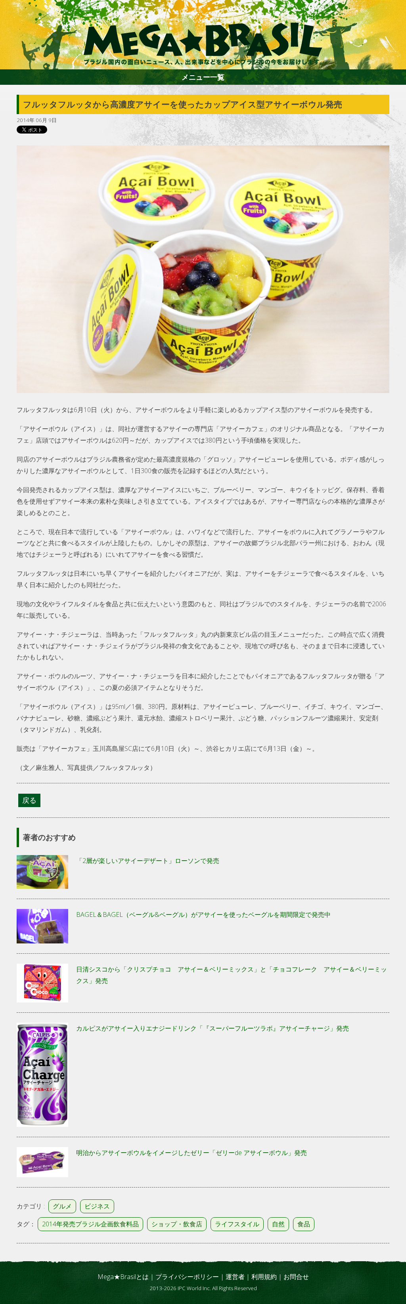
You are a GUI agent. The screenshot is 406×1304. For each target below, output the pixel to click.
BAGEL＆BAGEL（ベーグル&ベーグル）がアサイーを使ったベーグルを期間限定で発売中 (203, 914)
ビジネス (97, 1206)
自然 (278, 1224)
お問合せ (296, 1276)
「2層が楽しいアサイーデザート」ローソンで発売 (147, 860)
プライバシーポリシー (187, 1276)
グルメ (62, 1206)
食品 (303, 1224)
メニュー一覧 (203, 77)
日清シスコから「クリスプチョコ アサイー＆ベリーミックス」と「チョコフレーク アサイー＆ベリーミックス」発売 (231, 975)
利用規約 (264, 1276)
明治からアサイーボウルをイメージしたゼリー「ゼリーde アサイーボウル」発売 (191, 1152)
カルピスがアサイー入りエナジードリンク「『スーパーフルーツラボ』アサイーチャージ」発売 (212, 1028)
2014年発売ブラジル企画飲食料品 (90, 1224)
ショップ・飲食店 (176, 1224)
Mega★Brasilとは (123, 1276)
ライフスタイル (237, 1224)
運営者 (235, 1276)
